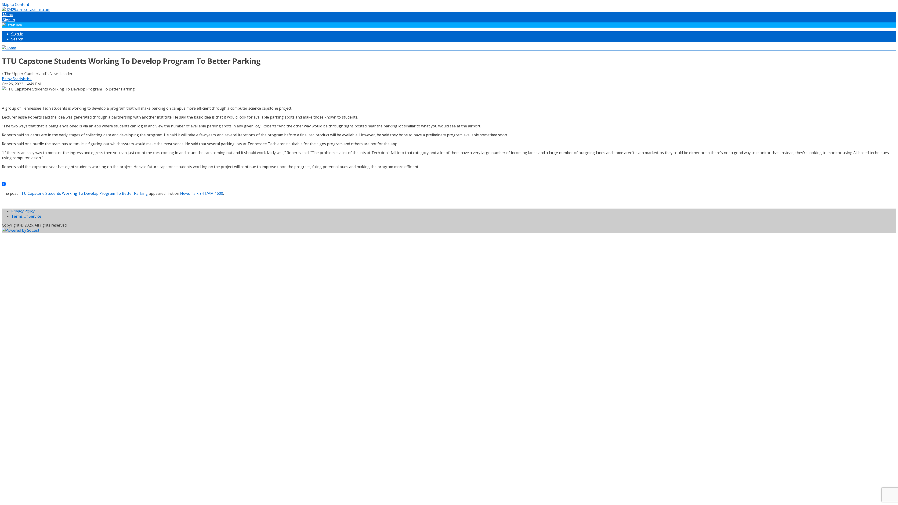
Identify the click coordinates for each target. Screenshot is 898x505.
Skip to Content (15, 4)
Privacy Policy (23, 211)
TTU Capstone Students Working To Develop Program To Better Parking (83, 193)
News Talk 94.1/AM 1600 (201, 193)
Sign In (17, 33)
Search (17, 39)
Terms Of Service (26, 216)
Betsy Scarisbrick (17, 78)
